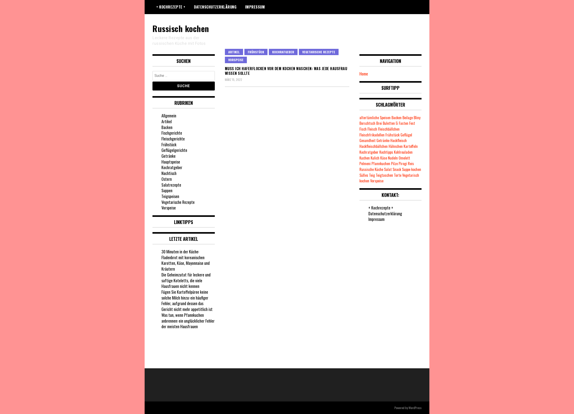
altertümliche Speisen (375, 117)
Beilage (407, 117)
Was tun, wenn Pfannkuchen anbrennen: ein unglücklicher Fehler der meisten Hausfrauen (188, 320)
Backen (166, 127)
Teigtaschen (384, 175)
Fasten (403, 123)
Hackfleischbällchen (373, 146)
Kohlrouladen (403, 152)
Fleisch (372, 129)
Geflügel (406, 135)
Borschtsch (367, 123)
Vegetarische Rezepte (318, 52)
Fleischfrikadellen (372, 135)
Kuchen (364, 158)
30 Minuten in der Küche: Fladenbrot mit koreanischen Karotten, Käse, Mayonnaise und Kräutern (185, 260)
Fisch (363, 129)
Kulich (375, 158)
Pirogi (403, 163)
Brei (379, 123)
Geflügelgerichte (174, 150)
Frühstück (256, 52)
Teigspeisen (170, 196)
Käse (383, 158)
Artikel (234, 52)
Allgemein (168, 116)
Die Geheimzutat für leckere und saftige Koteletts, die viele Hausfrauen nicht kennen (186, 280)
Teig (372, 175)
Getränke (168, 156)
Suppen (166, 190)
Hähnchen (396, 146)
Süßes (363, 175)
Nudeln (393, 158)
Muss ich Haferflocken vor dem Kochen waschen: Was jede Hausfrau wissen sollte (286, 71)
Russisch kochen (180, 28)
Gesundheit (367, 140)
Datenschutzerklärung (215, 7)
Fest (412, 123)
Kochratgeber (283, 52)
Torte (397, 175)
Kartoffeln (411, 146)
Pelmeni (365, 163)
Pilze (394, 163)
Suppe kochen (411, 169)
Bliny (417, 117)
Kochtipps (386, 152)
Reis (411, 163)
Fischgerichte (171, 133)
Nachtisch (168, 173)
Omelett (404, 158)
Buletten (389, 123)
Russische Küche (371, 169)
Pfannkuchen (381, 163)
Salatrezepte (171, 185)
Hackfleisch (398, 140)
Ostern (166, 179)
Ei (397, 123)
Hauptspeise (170, 162)
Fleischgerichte (173, 139)
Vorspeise (236, 59)
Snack (397, 169)
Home (363, 74)
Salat (388, 169)
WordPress (415, 407)
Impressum (255, 7)
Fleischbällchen (389, 129)
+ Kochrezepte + (170, 7)
